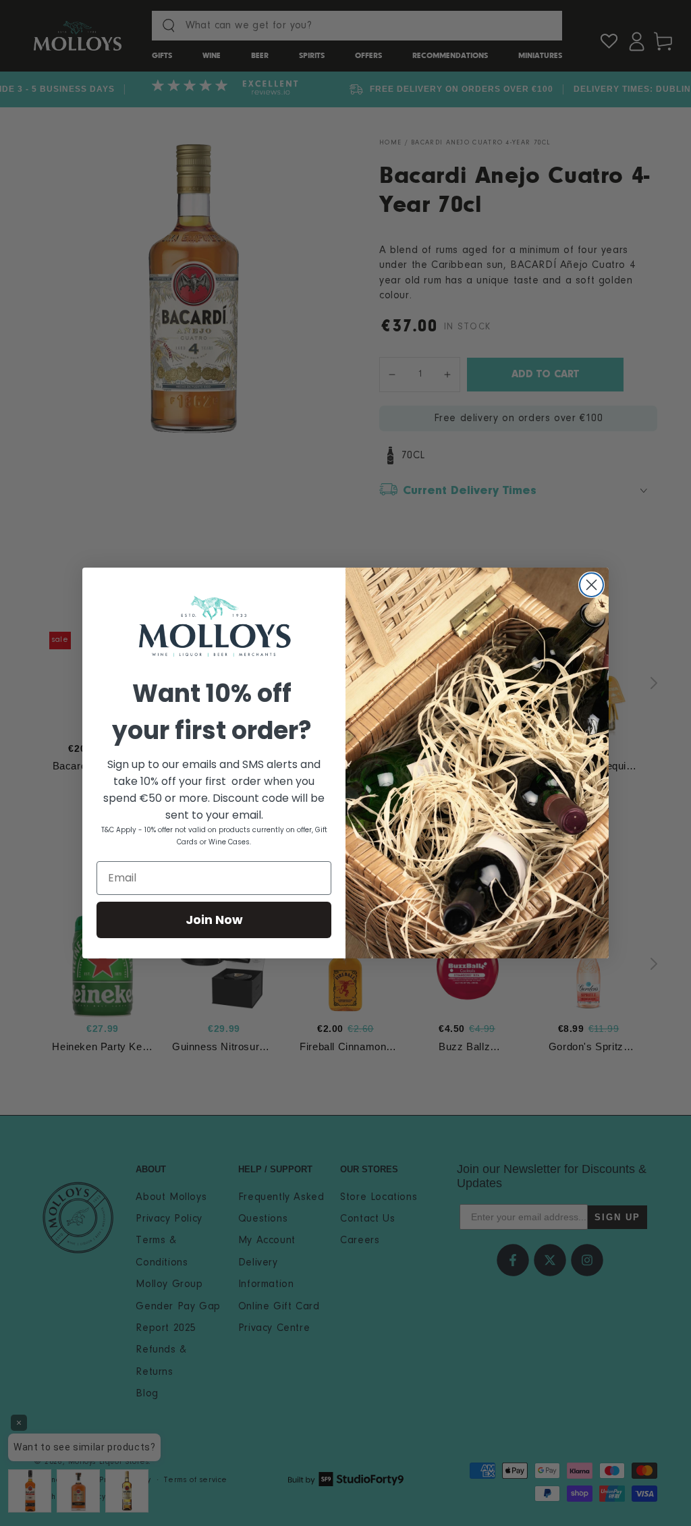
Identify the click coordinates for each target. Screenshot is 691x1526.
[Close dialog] (591, 585)
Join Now (214, 919)
